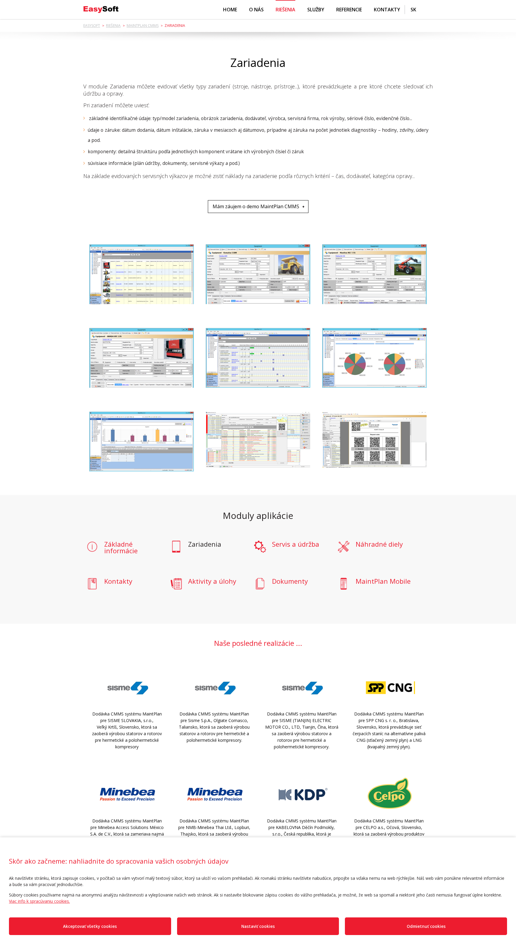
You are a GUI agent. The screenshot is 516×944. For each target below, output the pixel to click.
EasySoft (91, 25)
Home (230, 9)
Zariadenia (204, 544)
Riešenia (285, 9)
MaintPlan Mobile (383, 582)
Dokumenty (290, 582)
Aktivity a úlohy (212, 582)
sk (413, 9)
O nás (256, 9)
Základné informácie (121, 547)
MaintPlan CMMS (143, 25)
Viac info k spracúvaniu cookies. (39, 901)
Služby (315, 9)
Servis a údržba (295, 544)
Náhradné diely (379, 544)
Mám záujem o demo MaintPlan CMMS (256, 206)
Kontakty (387, 9)
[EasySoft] (101, 9)
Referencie (349, 9)
